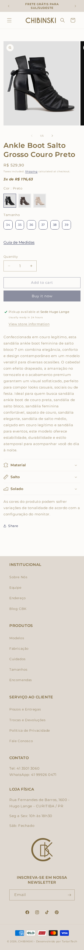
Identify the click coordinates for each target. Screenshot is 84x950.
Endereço (17, 598)
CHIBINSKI (25, 941)
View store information (29, 324)
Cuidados (17, 659)
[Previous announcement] (9, 6)
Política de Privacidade (29, 730)
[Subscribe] (69, 894)
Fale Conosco (21, 741)
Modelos (16, 638)
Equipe (15, 587)
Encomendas (20, 680)
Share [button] (13, 526)
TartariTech (69, 941)
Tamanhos (18, 669)
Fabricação (19, 648)
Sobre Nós (18, 577)
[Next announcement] (75, 6)
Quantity (11, 256)
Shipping (31, 171)
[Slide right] (52, 136)
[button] (9, 20)
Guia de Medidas (19, 242)
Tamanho (12, 215)
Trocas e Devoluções (27, 720)
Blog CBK (18, 609)
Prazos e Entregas (25, 709)
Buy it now (42, 296)
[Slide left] (32, 136)
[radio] (10, 201)
